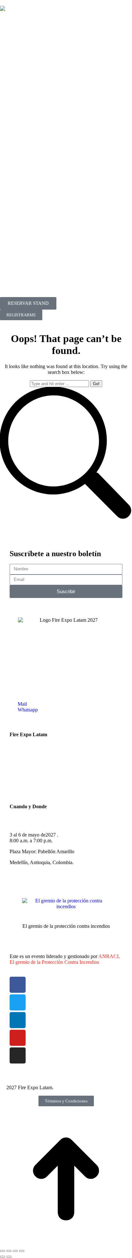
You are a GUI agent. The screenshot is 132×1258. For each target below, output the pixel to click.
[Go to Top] (66, 1243)
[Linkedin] (18, 1020)
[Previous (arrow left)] (2, 1257)
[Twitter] (18, 1002)
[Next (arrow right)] (9, 1257)
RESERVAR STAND (28, 303)
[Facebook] (18, 985)
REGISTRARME (21, 314)
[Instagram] (18, 1055)
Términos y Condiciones (66, 1101)
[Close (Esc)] (2, 1251)
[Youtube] (18, 1038)
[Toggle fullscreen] (15, 1251)
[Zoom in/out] (21, 1251)
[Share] (9, 1251)
